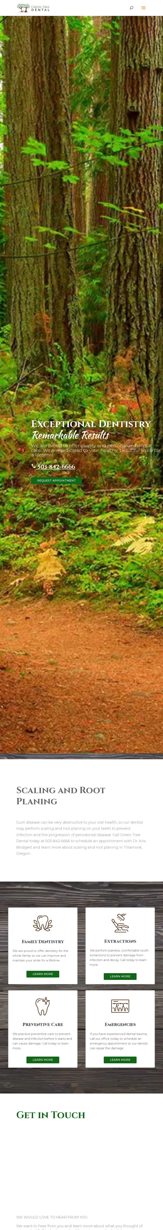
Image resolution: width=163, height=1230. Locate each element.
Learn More (43, 974)
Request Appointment (56, 480)
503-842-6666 (55, 467)
